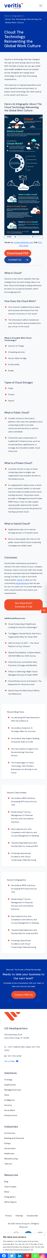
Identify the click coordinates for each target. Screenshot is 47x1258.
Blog (6, 1181)
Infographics (10, 1197)
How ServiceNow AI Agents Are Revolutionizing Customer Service (24, 752)
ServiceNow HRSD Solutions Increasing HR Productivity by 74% (24, 801)
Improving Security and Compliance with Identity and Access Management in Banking (25, 832)
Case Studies (10, 1186)
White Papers (10, 1202)
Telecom (8, 1163)
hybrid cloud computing (30, 542)
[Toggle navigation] (41, 6)
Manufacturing (11, 1158)
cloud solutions (22, 583)
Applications (10, 1084)
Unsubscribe (32, 1215)
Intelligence (9, 1100)
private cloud (23, 511)
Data (6, 1095)
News (6, 1192)
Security (8, 1105)
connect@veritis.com (23, 242)
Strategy (8, 1079)
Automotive (9, 1133)
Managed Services (12, 1090)
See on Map (10, 1061)
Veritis (19, 580)
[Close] (44, 1235)
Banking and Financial (14, 1138)
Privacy (8, 1215)
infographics (17, 16)
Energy (7, 1143)
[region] (23, 1245)
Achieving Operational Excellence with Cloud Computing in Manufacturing (23, 856)
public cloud (13, 542)
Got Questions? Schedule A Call (23, 604)
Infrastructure (10, 1115)
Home (7, 16)
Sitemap (19, 1215)
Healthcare (9, 1153)
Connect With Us (23, 994)
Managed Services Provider (30, 498)
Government (10, 1148)
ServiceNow (9, 1110)
